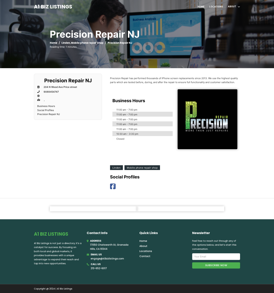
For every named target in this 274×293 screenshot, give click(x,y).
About (143, 246)
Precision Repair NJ (48, 114)
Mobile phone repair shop (87, 42)
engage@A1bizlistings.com (107, 258)
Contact (144, 256)
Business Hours (46, 106)
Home (201, 6)
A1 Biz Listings (53, 6)
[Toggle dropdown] (239, 7)
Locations (216, 6)
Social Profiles (45, 110)
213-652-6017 (99, 268)
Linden (66, 42)
